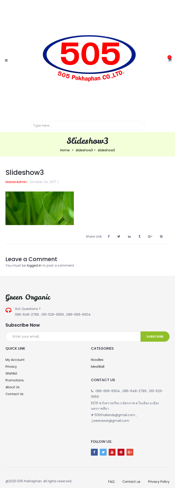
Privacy (11, 366)
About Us (12, 387)
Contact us (131, 481)
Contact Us (14, 394)
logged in (34, 265)
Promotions (14, 380)
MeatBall (97, 366)
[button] (170, 60)
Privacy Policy (159, 481)
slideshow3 (84, 150)
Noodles (97, 359)
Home (65, 150)
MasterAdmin (16, 182)
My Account (15, 359)
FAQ (111, 481)
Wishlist (11, 373)
